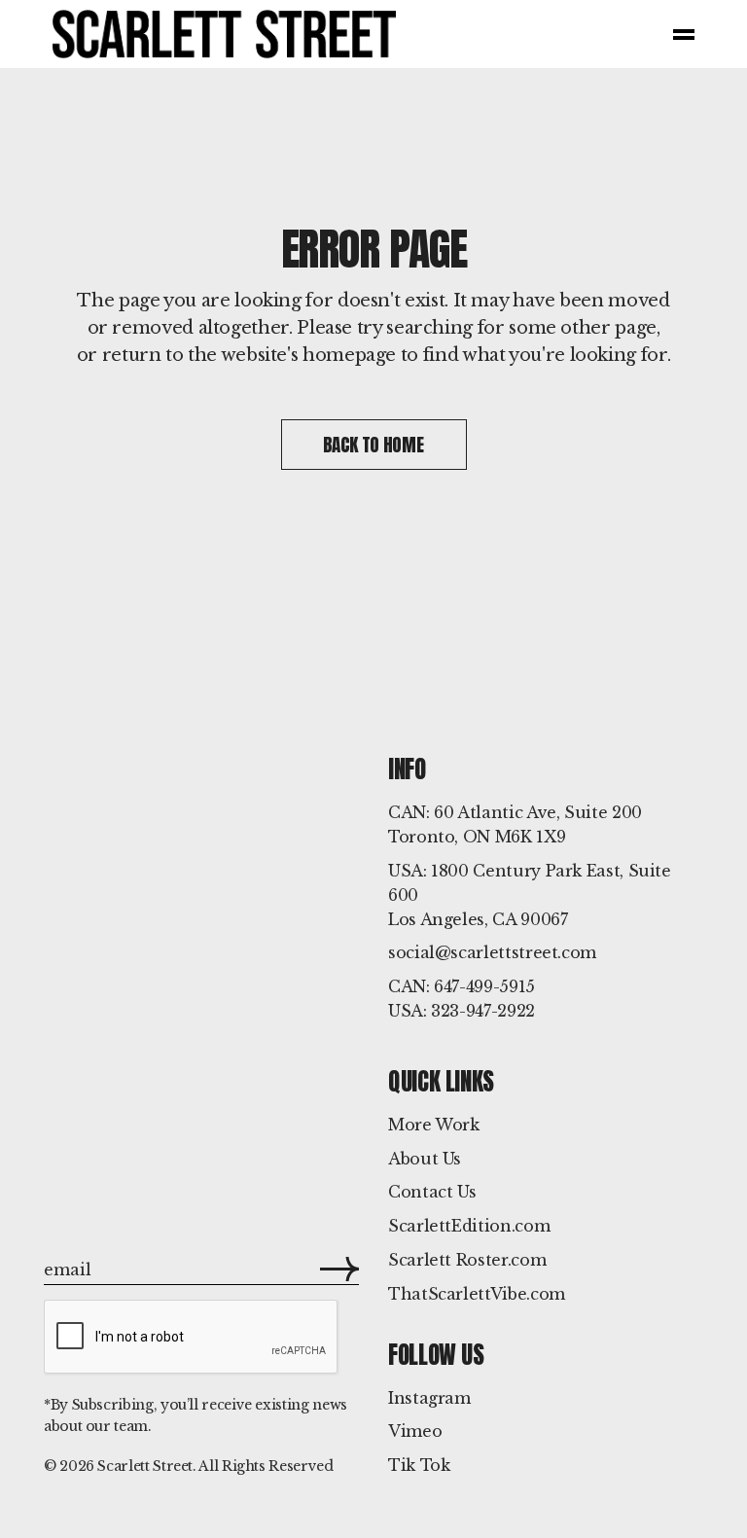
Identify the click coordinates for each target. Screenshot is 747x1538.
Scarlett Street (145, 1466)
